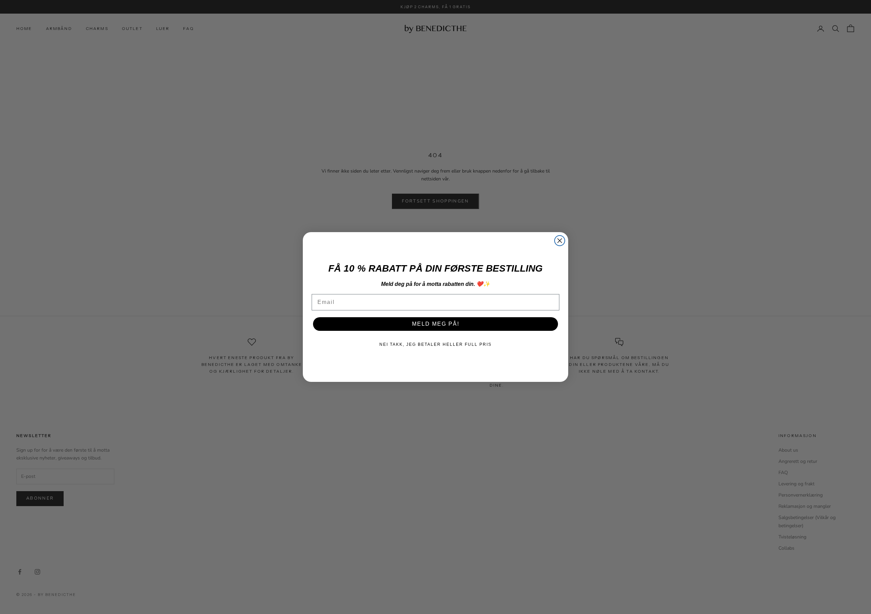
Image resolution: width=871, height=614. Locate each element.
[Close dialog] (560, 241)
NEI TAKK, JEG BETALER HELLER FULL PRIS (435, 344)
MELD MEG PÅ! (435, 324)
